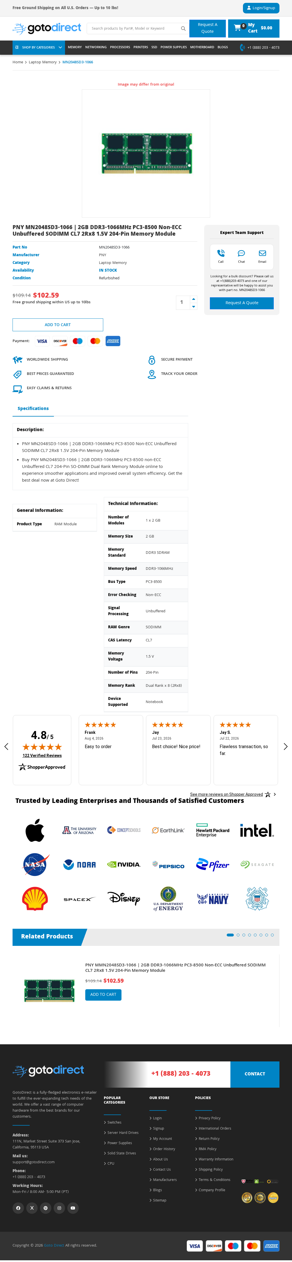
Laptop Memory (43, 62)
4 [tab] (251, 937)
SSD (154, 47)
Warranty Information (216, 1160)
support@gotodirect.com (34, 1163)
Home (18, 62)
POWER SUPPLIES (174, 47)
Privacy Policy (209, 1119)
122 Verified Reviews (42, 755)
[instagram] (59, 1208)
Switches (114, 1123)
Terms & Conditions (214, 1180)
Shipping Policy (211, 1170)
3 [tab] (245, 937)
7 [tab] (268, 937)
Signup (158, 1129)
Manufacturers (165, 1180)
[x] (32, 1208)
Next (284, 987)
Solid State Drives (122, 1154)
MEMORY (75, 47)
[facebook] (18, 1208)
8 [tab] (274, 937)
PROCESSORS (120, 47)
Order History (164, 1149)
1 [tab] (230, 937)
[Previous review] (6, 746)
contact (255, 1074)
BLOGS (223, 47)
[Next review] (285, 746)
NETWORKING (96, 47)
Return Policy (209, 1139)
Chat (241, 261)
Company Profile (212, 1191)
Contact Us (162, 1170)
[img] (42, 746)
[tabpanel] (146, 990)
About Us (160, 1160)
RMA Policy (207, 1149)
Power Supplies (120, 1143)
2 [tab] (240, 937)
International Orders (215, 1129)
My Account (162, 1139)
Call (221, 261)
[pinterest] (45, 1208)
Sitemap (159, 1201)
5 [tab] (257, 937)
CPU (111, 1164)
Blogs (157, 1191)
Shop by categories (38, 48)
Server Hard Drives (123, 1133)
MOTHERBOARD (202, 47)
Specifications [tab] (33, 409)
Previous (8, 987)
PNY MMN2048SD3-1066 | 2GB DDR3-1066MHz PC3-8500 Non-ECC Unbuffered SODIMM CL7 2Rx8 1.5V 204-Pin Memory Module (175, 968)
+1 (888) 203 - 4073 (263, 48)
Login (157, 1119)
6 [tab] (262, 937)
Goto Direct (54, 1246)
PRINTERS (140, 47)
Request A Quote (207, 28)
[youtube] (73, 1208)
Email (262, 261)
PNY (102, 255)
